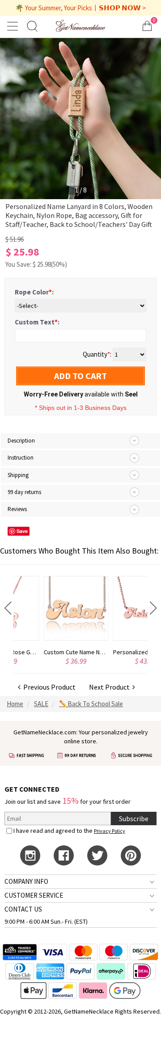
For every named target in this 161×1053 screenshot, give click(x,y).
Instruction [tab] (21, 457)
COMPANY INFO (26, 881)
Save (22, 531)
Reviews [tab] (17, 509)
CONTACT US (23, 909)
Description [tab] (21, 440)
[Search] (32, 26)
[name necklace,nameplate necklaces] (80, 26)
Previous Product (48, 686)
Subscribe (133, 818)
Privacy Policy (109, 830)
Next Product (110, 686)
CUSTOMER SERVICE (33, 895)
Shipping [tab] (18, 475)
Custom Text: (37, 322)
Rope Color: (34, 292)
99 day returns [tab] (24, 492)
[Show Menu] (14, 26)
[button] (8, 608)
